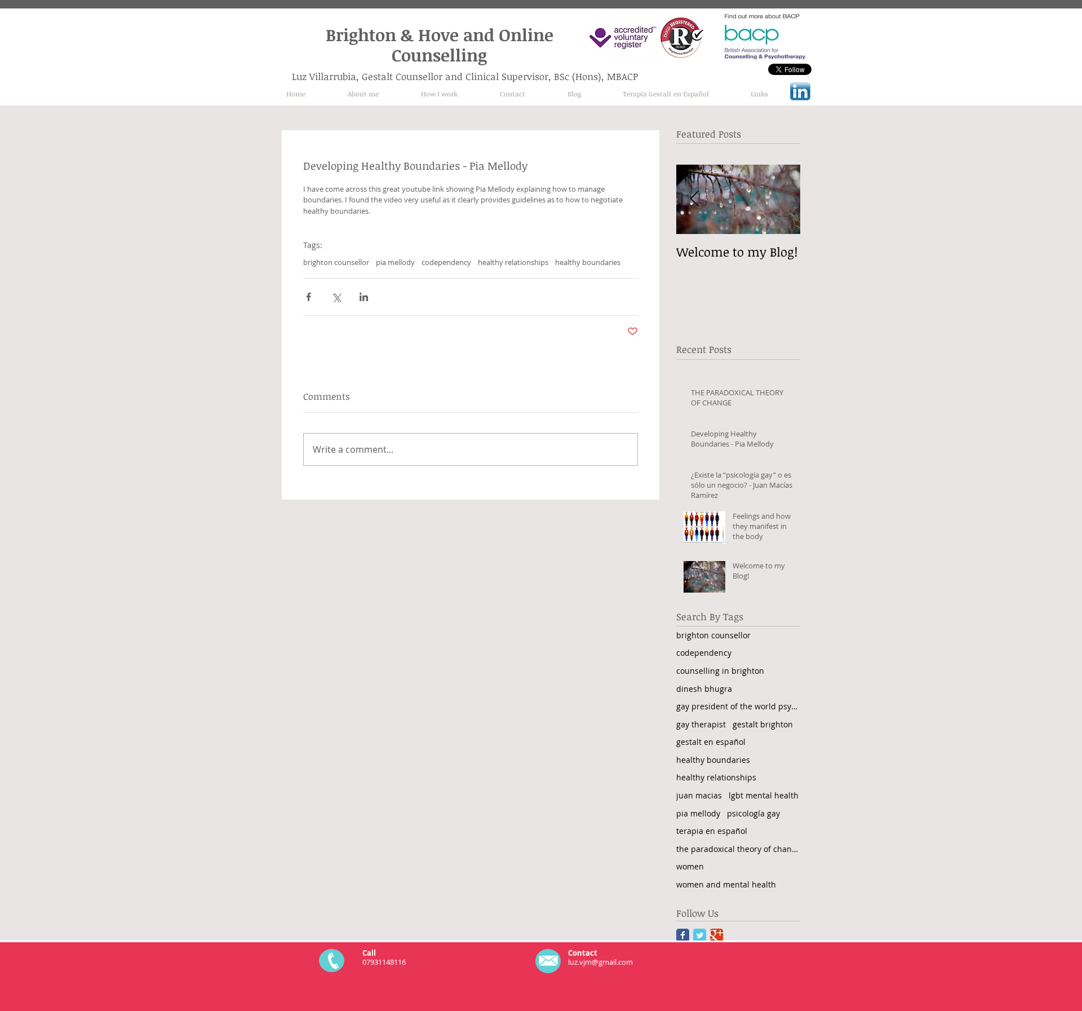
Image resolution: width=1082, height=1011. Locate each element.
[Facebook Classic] (682, 935)
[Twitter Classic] (699, 935)
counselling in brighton (720, 670)
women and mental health (726, 884)
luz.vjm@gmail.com (600, 962)
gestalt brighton (763, 724)
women (690, 866)
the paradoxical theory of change (738, 849)
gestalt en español (711, 741)
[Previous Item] (694, 200)
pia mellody (395, 262)
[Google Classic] (716, 935)
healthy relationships (513, 262)
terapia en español (711, 830)
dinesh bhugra (704, 688)
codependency (446, 262)
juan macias (699, 795)
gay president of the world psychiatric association (738, 706)
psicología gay (753, 813)
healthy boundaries (587, 262)
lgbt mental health (764, 795)
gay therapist (701, 724)
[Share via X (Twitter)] (336, 297)
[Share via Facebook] (308, 297)
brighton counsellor (336, 262)
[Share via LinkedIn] (363, 297)
